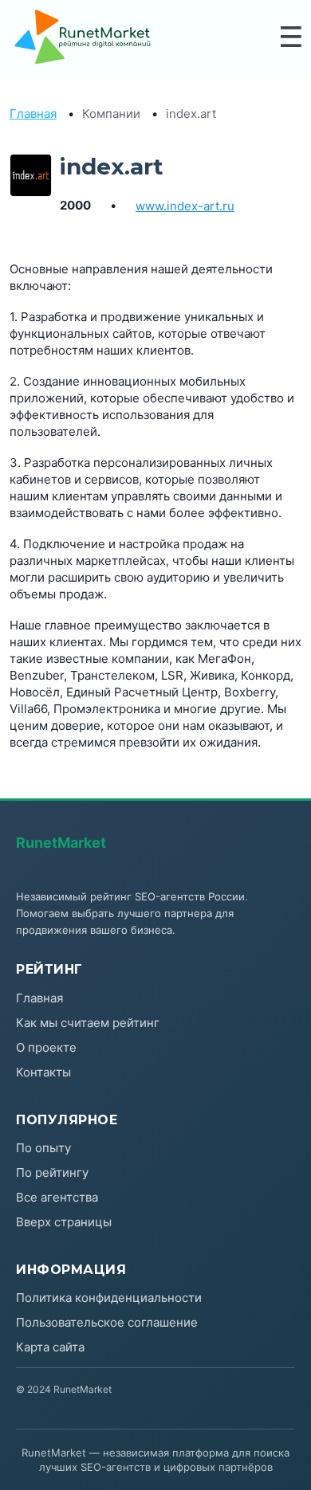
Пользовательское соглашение (107, 1322)
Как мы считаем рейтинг (87, 1022)
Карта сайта (50, 1347)
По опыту (43, 1147)
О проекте (46, 1047)
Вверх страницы (64, 1221)
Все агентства (57, 1197)
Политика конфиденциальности (109, 1297)
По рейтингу (52, 1172)
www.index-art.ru (185, 206)
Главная (33, 113)
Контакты (43, 1072)
